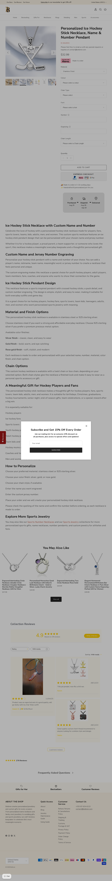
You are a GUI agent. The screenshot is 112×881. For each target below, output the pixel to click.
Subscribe (56, 450)
